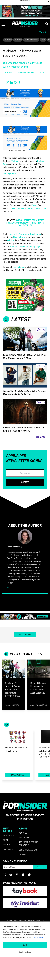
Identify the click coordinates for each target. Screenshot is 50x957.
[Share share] (45, 32)
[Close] (48, 1)
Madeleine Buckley (27, 72)
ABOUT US (23, 833)
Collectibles (8, 40)
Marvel (43, 40)
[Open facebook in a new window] (19, 82)
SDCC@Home (9, 173)
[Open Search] (46, 23)
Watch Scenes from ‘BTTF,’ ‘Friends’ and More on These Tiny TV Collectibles (25, 223)
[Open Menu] (3, 24)
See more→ (41, 437)
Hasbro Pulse (19, 237)
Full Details (17, 775)
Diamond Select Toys (36, 208)
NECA (23, 208)
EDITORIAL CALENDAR (28, 850)
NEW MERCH (8, 835)
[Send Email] (8, 587)
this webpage (19, 267)
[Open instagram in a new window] (15, 82)
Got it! (25, 945)
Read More (38, 937)
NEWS (5, 840)
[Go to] (13, 671)
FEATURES (7, 844)
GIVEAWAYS (8, 849)
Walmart (15, 161)
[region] (25, 939)
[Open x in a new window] (7, 82)
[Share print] (42, 32)
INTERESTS (23, 854)
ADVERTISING (24, 837)
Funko (34, 205)
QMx (18, 208)
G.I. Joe (10, 240)
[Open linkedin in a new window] (11, 82)
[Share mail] (40, 32)
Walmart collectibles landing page (25, 246)
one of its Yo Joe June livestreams (25, 234)
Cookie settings (25, 952)
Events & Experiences (31, 40)
